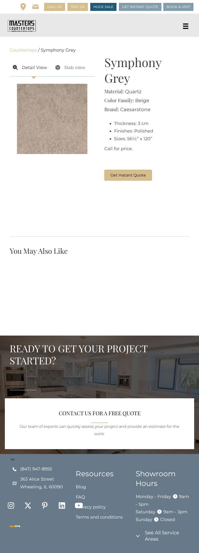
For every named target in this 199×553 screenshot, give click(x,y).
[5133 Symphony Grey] (159, 208)
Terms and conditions (99, 517)
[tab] (31, 68)
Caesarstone (135, 109)
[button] (36, 7)
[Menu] (186, 26)
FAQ (80, 497)
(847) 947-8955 (36, 469)
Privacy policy (91, 507)
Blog (81, 487)
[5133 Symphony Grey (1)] (122, 208)
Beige (142, 100)
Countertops (23, 50)
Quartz (133, 91)
